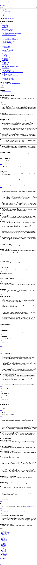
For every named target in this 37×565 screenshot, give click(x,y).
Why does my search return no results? (7, 78)
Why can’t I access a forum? (6, 46)
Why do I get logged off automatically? (7, 29)
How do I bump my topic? (6, 51)
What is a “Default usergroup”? (6, 67)
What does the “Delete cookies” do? (7, 30)
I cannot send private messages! (6, 70)
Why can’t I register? (5, 25)
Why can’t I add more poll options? (7, 44)
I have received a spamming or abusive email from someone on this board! (12, 72)
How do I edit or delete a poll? (6, 45)
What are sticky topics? (5, 58)
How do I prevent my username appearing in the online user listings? (12, 33)
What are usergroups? (5, 64)
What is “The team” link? (5, 68)
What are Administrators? (5, 62)
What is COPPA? (4, 24)
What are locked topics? (5, 59)
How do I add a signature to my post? (7, 43)
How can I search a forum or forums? (7, 77)
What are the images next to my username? (8, 36)
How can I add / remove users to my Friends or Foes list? (10, 75)
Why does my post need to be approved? (8, 50)
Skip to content (2, 5)
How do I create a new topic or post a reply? (8, 41)
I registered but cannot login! (6, 26)
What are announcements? (6, 57)
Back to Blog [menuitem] (4, 16)
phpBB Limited (26, 505)
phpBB (22, 185)
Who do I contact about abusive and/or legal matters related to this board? (12, 92)
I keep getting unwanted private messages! (8, 71)
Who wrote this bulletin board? (6, 91)
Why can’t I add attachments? (6, 47)
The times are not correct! (5, 34)
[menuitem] (7, 11)
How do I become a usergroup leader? (7, 65)
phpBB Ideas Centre (6, 511)
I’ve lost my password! (5, 28)
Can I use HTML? (4, 54)
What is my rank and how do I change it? (8, 38)
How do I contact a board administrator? (8, 93)
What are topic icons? (5, 60)
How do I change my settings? (6, 32)
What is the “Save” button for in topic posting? (8, 49)
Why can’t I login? (4, 27)
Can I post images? (5, 56)
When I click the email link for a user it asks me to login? (10, 39)
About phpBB (30, 506)
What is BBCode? (4, 53)
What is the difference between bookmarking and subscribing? (11, 83)
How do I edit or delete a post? (6, 42)
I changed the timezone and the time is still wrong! (9, 35)
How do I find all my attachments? (7, 88)
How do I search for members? (6, 80)
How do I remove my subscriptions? (7, 85)
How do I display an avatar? (6, 37)
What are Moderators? (5, 63)
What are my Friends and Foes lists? (7, 74)
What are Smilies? (4, 55)
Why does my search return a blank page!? (8, 79)
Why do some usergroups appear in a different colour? (10, 66)
